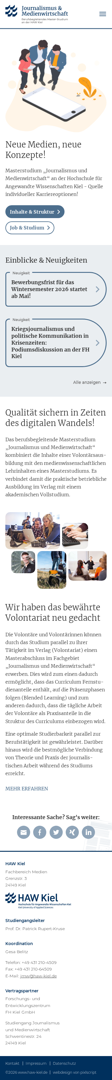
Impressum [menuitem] (36, 1063)
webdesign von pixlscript (74, 1072)
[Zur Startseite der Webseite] (36, 14)
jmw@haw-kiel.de (38, 975)
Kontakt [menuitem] (12, 1063)
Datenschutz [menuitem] (64, 1063)
